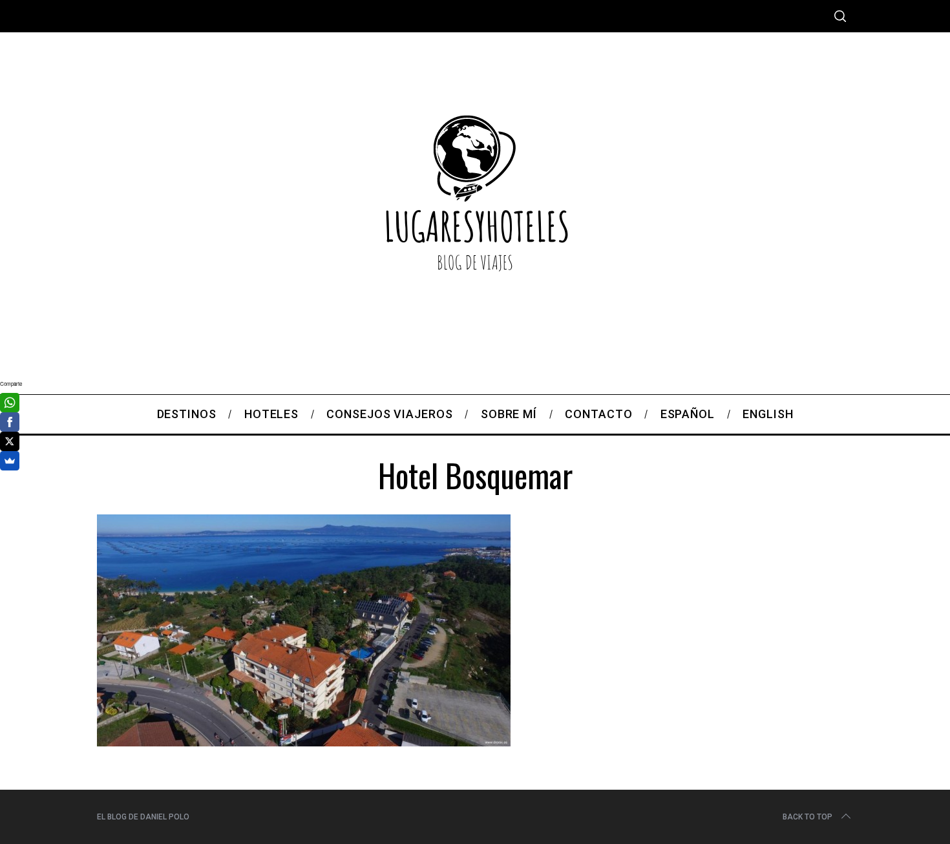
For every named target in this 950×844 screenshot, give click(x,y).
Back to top (807, 816)
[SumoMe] (9, 460)
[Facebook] (9, 422)
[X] (9, 441)
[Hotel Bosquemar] (304, 742)
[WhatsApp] (9, 402)
